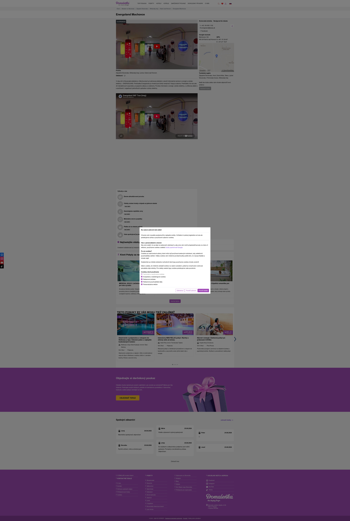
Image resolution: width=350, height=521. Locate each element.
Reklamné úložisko (149, 279)
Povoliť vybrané (191, 290)
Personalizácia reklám (150, 284)
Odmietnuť (180, 290)
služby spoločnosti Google (174, 247)
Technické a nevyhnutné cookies (153, 274)
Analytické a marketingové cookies (154, 277)
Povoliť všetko (203, 290)
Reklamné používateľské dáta (152, 282)
